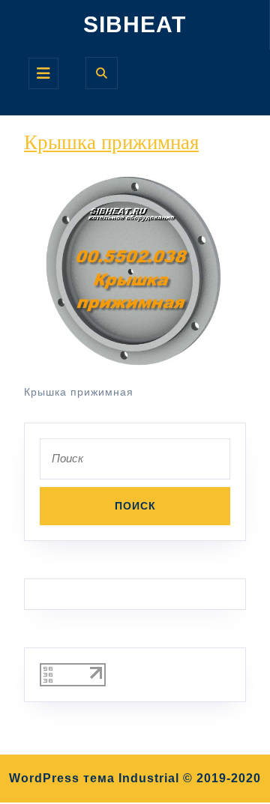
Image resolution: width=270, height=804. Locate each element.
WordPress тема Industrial (94, 778)
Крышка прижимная (111, 142)
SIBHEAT (134, 24)
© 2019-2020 (222, 778)
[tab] (43, 73)
